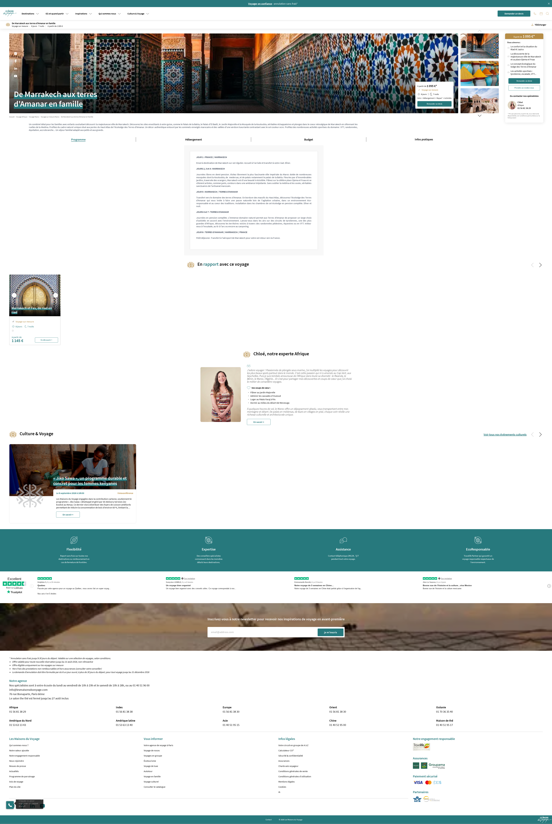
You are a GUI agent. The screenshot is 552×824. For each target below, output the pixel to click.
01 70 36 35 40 (444, 711)
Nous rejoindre (16, 760)
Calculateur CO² (286, 750)
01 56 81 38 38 (124, 711)
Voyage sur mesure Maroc (50, 117)
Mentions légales (286, 781)
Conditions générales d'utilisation (294, 776)
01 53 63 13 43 (17, 725)
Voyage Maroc (34, 117)
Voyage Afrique (21, 117)
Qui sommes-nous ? (18, 745)
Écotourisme (150, 760)
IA (279, 792)
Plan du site (14, 786)
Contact (269, 819)
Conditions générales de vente (293, 771)
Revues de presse (17, 766)
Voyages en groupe (153, 755)
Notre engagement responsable (24, 755)
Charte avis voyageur (288, 766)
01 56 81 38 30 (231, 711)
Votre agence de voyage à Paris (158, 745)
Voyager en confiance (260, 3)
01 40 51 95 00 (337, 725)
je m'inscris (330, 632)
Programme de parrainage (22, 776)
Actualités (14, 771)
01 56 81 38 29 (17, 711)
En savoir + (258, 422)
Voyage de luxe (151, 766)
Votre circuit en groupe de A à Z (293, 745)
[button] (10, 13)
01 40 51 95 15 (231, 725)
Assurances (283, 760)
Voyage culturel (151, 781)
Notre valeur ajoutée (19, 750)
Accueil (11, 117)
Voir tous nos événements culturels (505, 434)
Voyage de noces (152, 750)
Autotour (148, 771)
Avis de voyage (16, 781)
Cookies (282, 786)
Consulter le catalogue (154, 786)
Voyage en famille (152, 776)
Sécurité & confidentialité (290, 755)
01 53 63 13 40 (124, 725)
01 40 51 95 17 (444, 725)
